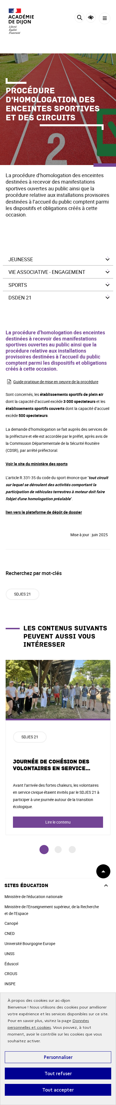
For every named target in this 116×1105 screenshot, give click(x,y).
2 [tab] (58, 849)
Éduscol (11, 963)
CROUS (11, 973)
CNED (10, 933)
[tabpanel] (58, 747)
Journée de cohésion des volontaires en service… (52, 765)
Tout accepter (58, 1089)
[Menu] (104, 18)
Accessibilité (91, 17)
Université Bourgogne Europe (30, 943)
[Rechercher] (79, 18)
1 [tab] (44, 849)
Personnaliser (58, 1057)
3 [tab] (72, 849)
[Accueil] (21, 21)
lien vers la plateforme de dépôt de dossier (44, 512)
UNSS (9, 953)
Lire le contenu (58, 822)
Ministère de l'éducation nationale (34, 896)
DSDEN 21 (20, 297)
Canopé (11, 923)
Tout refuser (58, 1073)
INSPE (10, 983)
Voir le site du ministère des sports (37, 463)
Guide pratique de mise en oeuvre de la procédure (55, 381)
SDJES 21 (22, 594)
